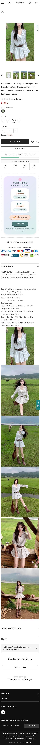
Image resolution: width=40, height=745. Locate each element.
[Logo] (19, 2)
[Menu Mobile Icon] (2, 2)
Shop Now (20, 224)
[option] (20, 42)
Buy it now (20, 149)
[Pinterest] (3, 712)
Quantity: (4, 127)
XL (3, 121)
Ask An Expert (27, 242)
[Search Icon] (9, 3)
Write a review (20, 668)
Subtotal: (4, 135)
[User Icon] (30, 2)
